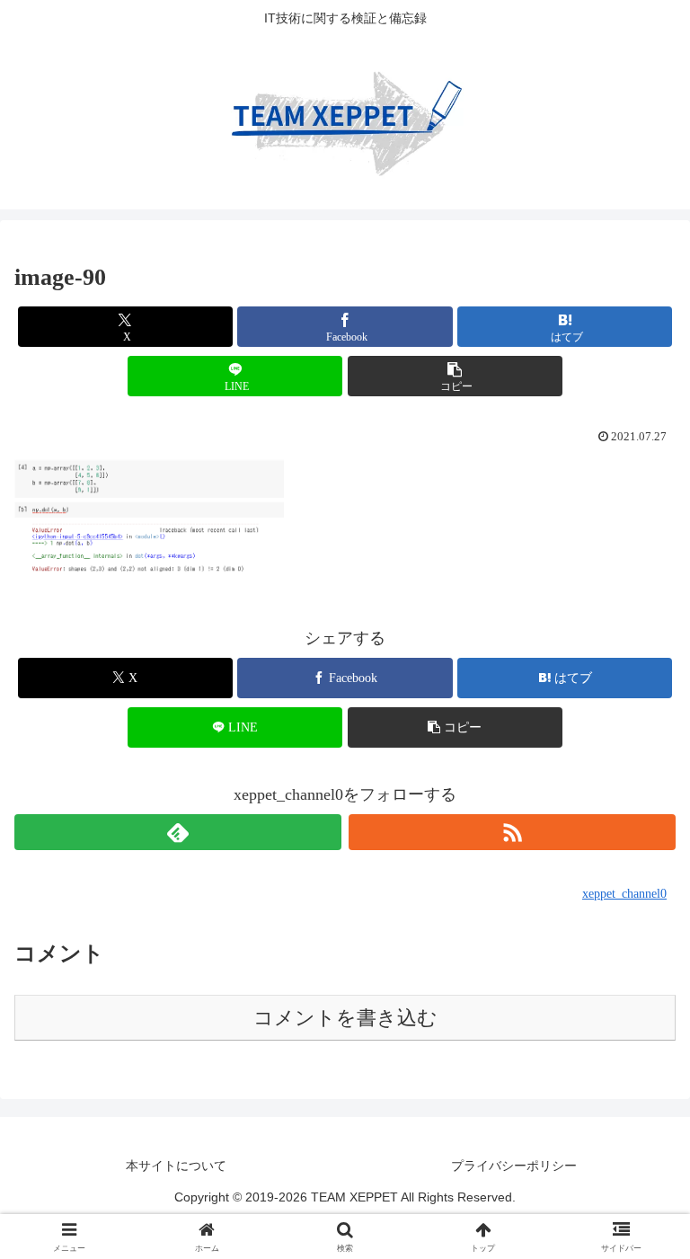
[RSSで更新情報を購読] (512, 832)
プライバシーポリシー (514, 1165)
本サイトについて (176, 1165)
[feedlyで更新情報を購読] (177, 832)
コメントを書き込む (345, 1017)
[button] (455, 376)
